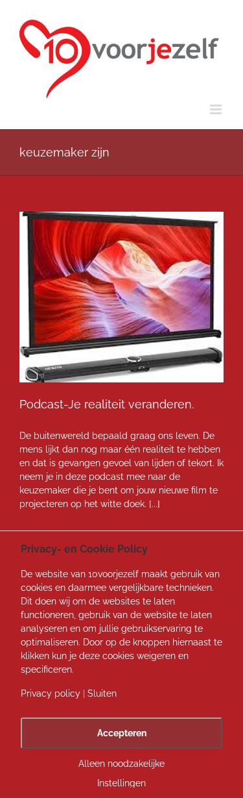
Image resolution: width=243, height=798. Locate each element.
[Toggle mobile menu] (217, 109)
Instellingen (121, 783)
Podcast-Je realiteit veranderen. (106, 404)
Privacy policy (50, 693)
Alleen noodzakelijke (121, 763)
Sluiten (102, 693)
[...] (154, 504)
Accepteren (121, 733)
